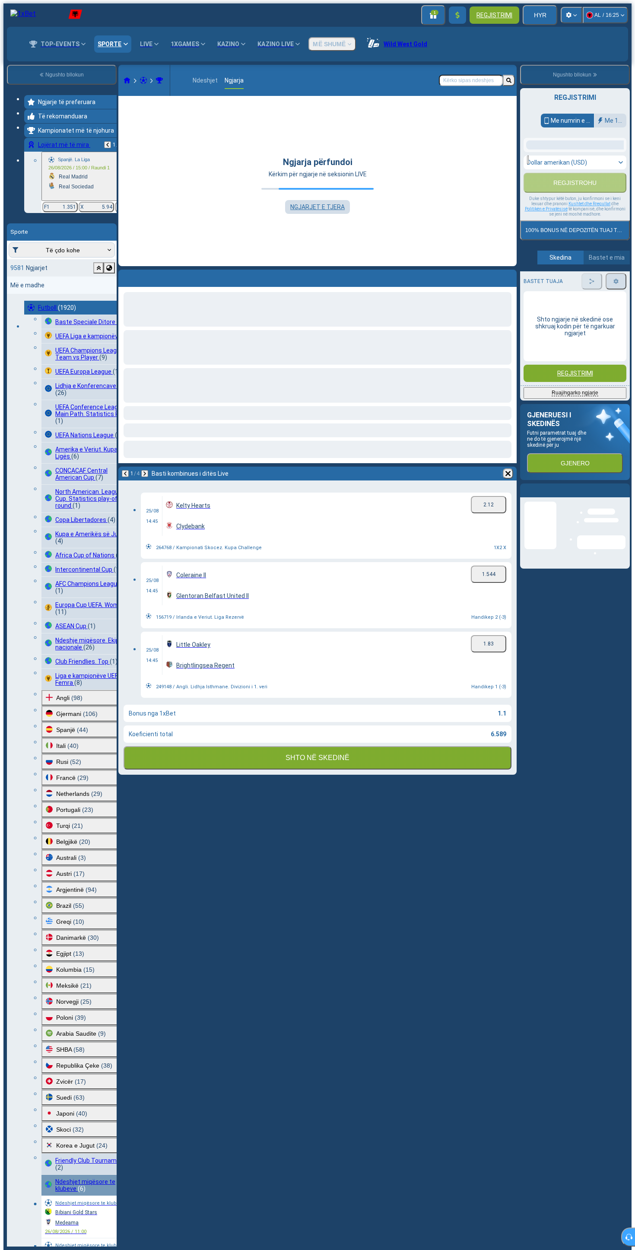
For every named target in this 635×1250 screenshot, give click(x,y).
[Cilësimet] (571, 15)
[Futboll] (143, 80)
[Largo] (508, 276)
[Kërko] (509, 80)
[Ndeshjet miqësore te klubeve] (159, 80)
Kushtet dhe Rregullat (589, 320)
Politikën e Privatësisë (546, 325)
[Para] (147, 276)
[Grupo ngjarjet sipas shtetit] (109, 268)
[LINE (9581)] (127, 80)
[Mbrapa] (107, 144)
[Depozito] (457, 15)
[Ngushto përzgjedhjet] (98, 268)
